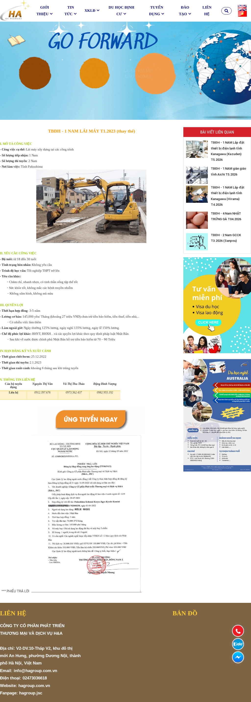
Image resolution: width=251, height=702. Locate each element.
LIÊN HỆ (207, 10)
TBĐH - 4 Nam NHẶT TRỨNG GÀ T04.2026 (226, 216)
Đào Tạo (184, 10)
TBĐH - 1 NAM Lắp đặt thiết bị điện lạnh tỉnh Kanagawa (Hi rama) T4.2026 (227, 196)
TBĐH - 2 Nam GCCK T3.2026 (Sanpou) (226, 238)
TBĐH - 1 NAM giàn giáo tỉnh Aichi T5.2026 (228, 171)
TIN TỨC (69, 10)
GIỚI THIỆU (43, 10)
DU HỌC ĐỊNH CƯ (121, 10)
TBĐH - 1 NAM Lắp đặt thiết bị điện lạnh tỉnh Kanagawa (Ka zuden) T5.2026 (227, 151)
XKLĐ (90, 11)
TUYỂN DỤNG (156, 10)
